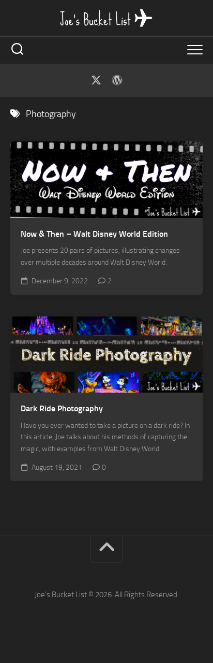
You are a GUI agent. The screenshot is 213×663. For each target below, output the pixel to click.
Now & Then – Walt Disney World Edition (94, 234)
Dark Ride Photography (62, 408)
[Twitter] (96, 80)
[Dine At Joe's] (116, 80)
